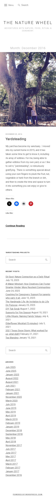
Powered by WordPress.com (27, 494)
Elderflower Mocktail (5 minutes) (22, 323)
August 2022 (12, 378)
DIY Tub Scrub (13, 308)
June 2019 (11, 408)
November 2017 (14, 445)
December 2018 (14, 430)
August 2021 (12, 382)
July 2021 (11, 385)
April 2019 (11, 415)
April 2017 (11, 460)
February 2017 (13, 467)
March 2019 (12, 419)
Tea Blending (12, 337)
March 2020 (12, 400)
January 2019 (12, 426)
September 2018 (14, 434)
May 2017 (11, 456)
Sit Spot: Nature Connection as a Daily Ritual (28, 276)
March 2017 (12, 464)
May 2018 (11, 438)
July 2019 (11, 404)
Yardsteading (16, 139)
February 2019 (13, 423)
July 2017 (11, 449)
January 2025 (12, 374)
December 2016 (14, 475)
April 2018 (11, 441)
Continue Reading (15, 225)
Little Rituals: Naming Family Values (23, 316)
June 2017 (11, 452)
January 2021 (12, 393)
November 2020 (14, 397)
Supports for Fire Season (18, 312)
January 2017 (12, 471)
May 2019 (11, 412)
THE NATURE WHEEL (27, 22)
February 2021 (13, 389)
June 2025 (11, 371)
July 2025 (11, 367)
